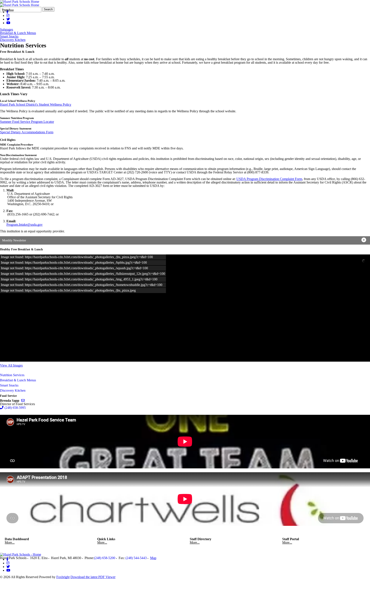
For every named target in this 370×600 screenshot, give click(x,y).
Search (48, 9)
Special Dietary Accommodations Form (26, 132)
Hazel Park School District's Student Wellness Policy (35, 104)
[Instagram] (7, 15)
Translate (8, 10)
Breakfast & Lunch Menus (18, 33)
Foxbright (63, 577)
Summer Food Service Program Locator (27, 121)
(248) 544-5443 (136, 558)
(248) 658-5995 (15, 407)
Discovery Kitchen (12, 40)
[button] (185, 240)
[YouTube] (8, 23)
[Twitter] (8, 19)
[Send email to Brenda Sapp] (23, 400)
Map (153, 558)
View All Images (11, 365)
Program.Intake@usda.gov (24, 224)
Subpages (6, 29)
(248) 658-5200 (104, 558)
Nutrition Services (12, 375)
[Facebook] (7, 559)
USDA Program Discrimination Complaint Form (269, 179)
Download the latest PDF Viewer (92, 577)
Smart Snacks (9, 36)
